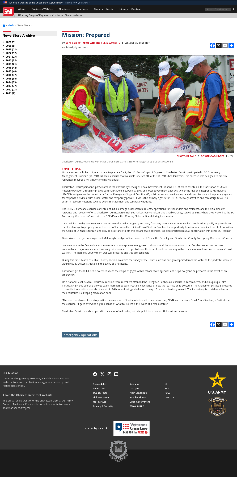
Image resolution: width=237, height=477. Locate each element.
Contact (136, 9)
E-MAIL (76, 168)
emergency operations (81, 335)
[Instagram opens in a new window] (109, 374)
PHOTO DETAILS (186, 156)
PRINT (65, 168)
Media (110, 9)
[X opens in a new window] (102, 374)
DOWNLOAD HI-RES (212, 156)
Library (124, 9)
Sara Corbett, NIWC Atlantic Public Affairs (91, 43)
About (22, 9)
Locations (82, 9)
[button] (78, 3)
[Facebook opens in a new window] (95, 374)
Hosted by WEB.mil (96, 428)
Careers (98, 9)
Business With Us (42, 9)
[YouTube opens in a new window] (116, 374)
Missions (64, 9)
